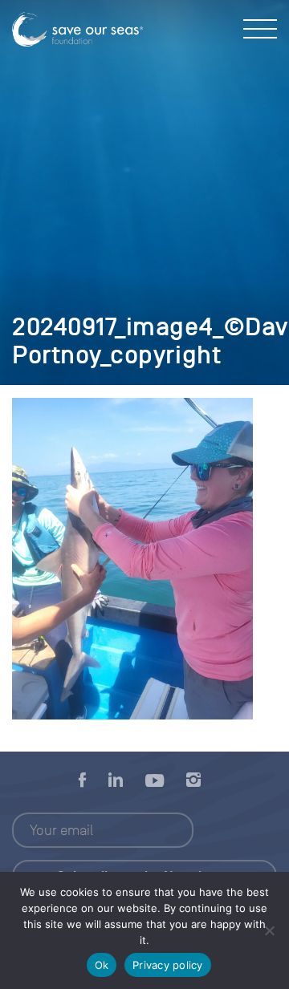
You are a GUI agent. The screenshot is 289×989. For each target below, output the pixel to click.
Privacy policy (167, 965)
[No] (269, 930)
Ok (102, 965)
